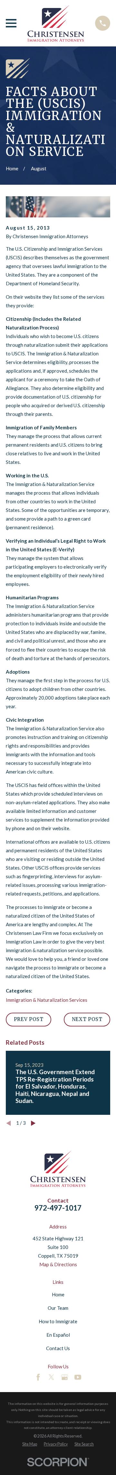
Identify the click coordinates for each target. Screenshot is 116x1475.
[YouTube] (77, 1377)
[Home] (55, 23)
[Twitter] (51, 1377)
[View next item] (33, 1123)
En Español (58, 1335)
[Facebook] (38, 1377)
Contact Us (58, 1348)
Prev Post (29, 1019)
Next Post (87, 1019)
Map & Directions (58, 1264)
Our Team (58, 1308)
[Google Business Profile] (64, 1377)
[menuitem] (29, 1444)
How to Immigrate (58, 1321)
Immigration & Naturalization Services (46, 1000)
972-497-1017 (58, 1208)
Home (58, 1294)
